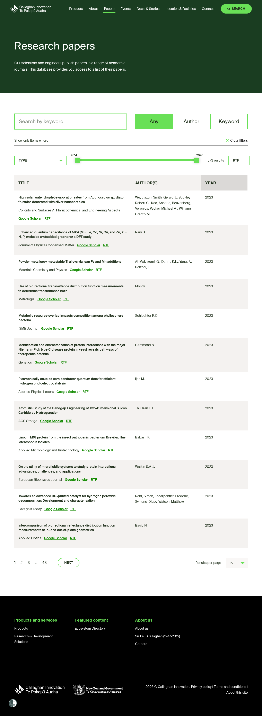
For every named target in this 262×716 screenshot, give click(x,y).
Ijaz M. (140, 379)
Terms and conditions (230, 687)
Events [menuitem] (126, 9)
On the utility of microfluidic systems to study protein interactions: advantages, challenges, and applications (67, 469)
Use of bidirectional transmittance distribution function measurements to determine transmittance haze (70, 288)
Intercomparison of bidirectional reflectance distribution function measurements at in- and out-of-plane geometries (66, 527)
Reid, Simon (144, 496)
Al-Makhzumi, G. (147, 261)
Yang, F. (185, 261)
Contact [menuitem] (208, 9)
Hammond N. (145, 345)
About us (141, 628)
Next (68, 562)
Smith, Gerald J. (165, 197)
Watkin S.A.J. (145, 467)
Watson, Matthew (171, 501)
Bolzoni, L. (143, 267)
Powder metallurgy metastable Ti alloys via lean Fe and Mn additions (69, 261)
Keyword (229, 121)
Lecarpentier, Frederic (171, 496)
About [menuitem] (93, 9)
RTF (236, 160)
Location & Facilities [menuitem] (181, 9)
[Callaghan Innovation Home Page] (30, 9)
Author (191, 121)
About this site (237, 692)
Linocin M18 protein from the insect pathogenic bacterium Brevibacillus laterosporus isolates (71, 439)
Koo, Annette (160, 203)
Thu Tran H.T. (144, 408)
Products (21, 628)
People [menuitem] (109, 9)
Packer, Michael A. (163, 208)
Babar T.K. (142, 437)
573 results (216, 160)
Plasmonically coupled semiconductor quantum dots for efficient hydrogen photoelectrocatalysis (66, 381)
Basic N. (141, 525)
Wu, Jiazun (143, 197)
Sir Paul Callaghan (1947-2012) (157, 636)
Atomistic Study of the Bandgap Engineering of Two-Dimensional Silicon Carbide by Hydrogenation (72, 410)
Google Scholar (30, 218)
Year (210, 183)
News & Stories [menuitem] (148, 9)
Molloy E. (141, 286)
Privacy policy (201, 687)
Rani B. (140, 232)
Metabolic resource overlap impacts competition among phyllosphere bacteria (70, 317)
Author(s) (146, 183)
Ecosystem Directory (90, 628)
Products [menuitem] (76, 9)
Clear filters (239, 140)
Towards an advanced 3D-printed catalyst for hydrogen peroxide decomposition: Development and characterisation (67, 498)
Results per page (208, 563)
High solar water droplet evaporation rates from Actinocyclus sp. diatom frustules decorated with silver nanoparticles (72, 199)
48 (44, 562)
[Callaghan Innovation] (43, 689)
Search (238, 9)
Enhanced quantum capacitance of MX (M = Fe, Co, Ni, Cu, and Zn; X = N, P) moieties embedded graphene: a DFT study (72, 234)
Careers (141, 644)
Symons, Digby (146, 501)
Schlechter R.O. (146, 315)
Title (23, 183)
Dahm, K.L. (169, 261)
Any (154, 121)
